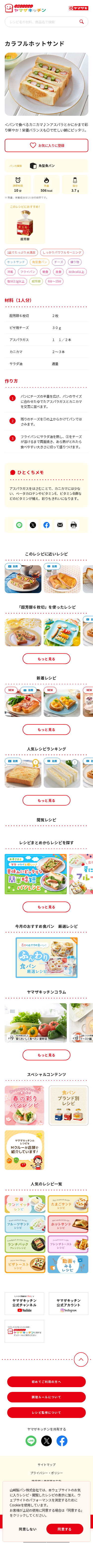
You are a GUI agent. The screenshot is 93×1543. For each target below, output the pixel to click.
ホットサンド (16, 262)
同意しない (28, 1528)
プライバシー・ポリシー (46, 1473)
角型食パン (39, 262)
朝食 (45, 272)
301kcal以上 (76, 272)
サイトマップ (47, 1465)
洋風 (10, 272)
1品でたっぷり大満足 (21, 252)
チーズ (58, 262)
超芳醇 (36, 281)
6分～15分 (54, 281)
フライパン (27, 272)
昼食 (59, 272)
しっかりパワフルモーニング (62, 252)
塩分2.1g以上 (16, 281)
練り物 (74, 262)
